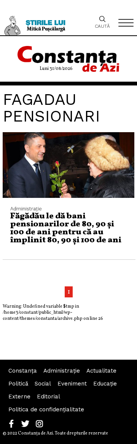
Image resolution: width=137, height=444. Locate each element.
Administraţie (61, 370)
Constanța (22, 370)
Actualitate (101, 370)
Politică (18, 383)
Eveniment (72, 383)
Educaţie (105, 383)
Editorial (48, 396)
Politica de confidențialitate (46, 409)
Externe (19, 396)
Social (43, 383)
